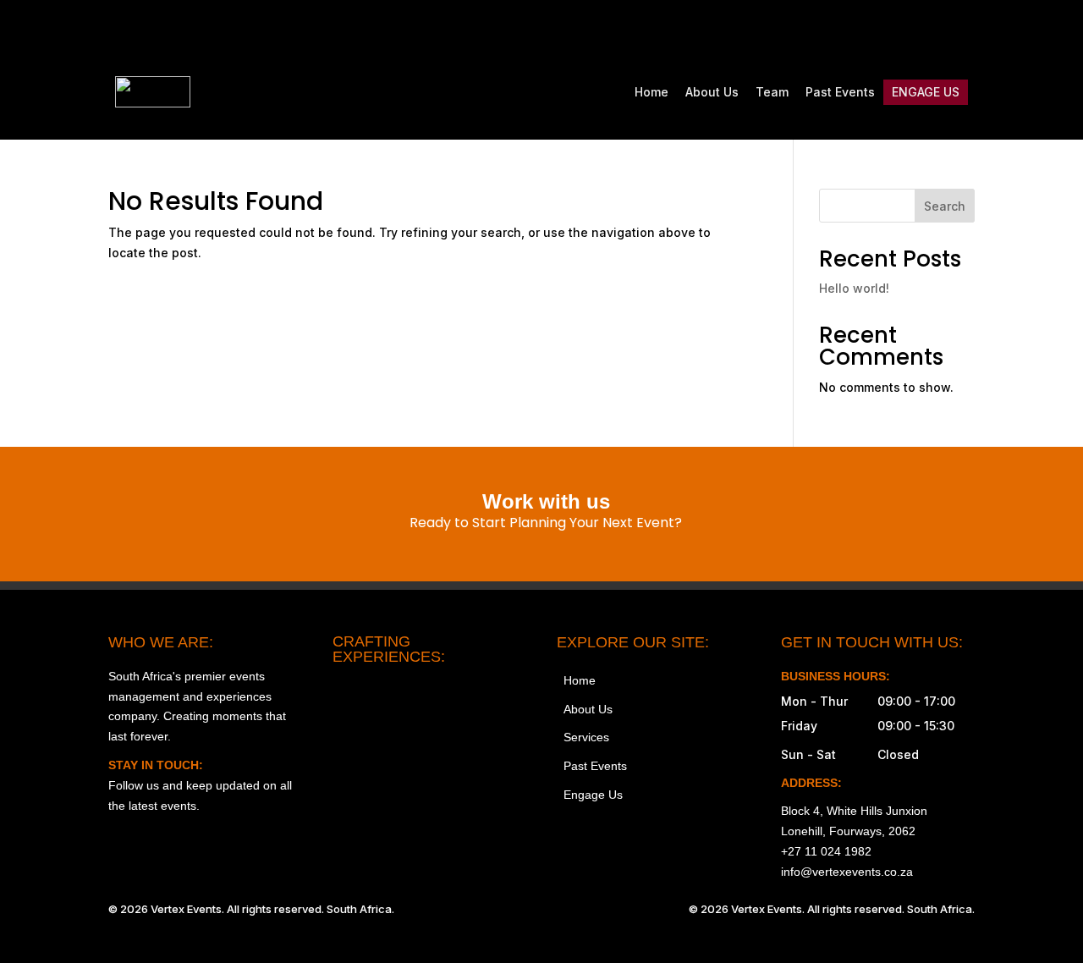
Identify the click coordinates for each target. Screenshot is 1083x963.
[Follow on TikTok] (890, 30)
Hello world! (854, 288)
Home (651, 92)
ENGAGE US (925, 92)
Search (944, 206)
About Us (712, 92)
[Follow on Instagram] (819, 30)
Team (772, 92)
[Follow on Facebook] (854, 30)
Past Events (840, 92)
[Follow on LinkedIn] (961, 30)
